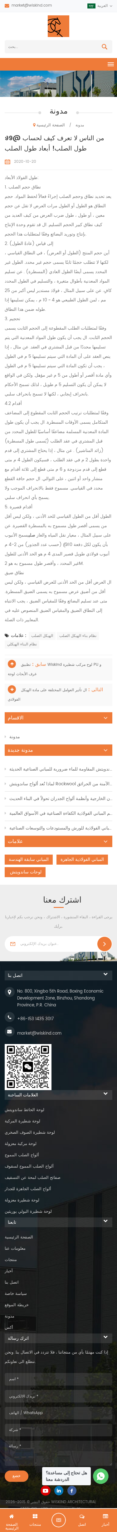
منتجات (11, 1260)
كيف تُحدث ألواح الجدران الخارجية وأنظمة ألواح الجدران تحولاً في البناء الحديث (60, 798)
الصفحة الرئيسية (51, 125)
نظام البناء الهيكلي (22, 644)
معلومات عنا (15, 1248)
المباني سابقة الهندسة (29, 859)
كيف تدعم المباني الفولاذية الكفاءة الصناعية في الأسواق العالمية (60, 813)
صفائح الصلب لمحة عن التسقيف (33, 1177)
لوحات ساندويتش (25, 872)
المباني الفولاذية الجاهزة (82, 859)
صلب (33, 535)
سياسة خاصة (16, 1294)
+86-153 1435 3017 (35, 1019)
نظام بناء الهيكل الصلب (77, 636)
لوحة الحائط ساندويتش (24, 1110)
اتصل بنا (12, 1282)
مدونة (14, 736)
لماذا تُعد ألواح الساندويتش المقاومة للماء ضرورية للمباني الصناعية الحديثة (60, 769)
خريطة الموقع (17, 1305)
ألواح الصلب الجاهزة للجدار (28, 1189)
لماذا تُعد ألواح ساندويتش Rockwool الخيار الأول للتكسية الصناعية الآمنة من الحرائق (60, 783)
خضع (16, 1476)
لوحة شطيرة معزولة (22, 1200)
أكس (9, 1327)
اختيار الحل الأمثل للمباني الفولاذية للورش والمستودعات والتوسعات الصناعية (60, 828)
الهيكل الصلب (42, 636)
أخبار (9, 1271)
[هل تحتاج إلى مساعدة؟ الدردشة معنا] (101, 1476)
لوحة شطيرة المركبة (22, 1121)
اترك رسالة (58, 1520)
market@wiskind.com (32, 5)
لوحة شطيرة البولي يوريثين (28, 1211)
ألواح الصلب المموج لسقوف (29, 1166)
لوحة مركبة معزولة (21, 1144)
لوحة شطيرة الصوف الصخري (30, 1132)
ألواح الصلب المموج (22, 1155)
